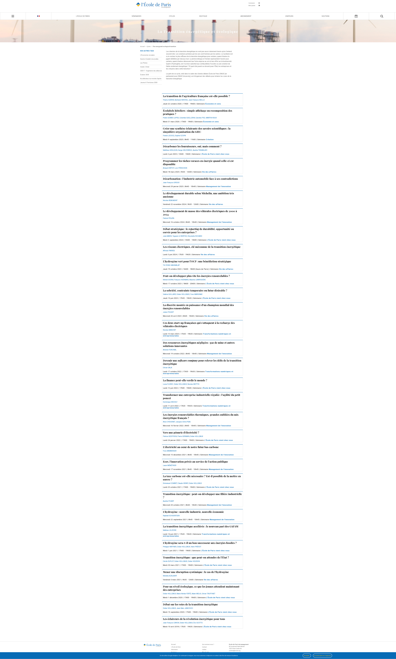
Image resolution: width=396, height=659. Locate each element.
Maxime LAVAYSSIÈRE (197, 280)
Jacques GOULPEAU (183, 422)
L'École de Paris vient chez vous (215, 154)
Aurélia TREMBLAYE (200, 150)
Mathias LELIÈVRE (169, 530)
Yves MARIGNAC (196, 294)
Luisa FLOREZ (168, 384)
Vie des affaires (209, 172)
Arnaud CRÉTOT (168, 168)
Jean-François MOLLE (197, 100)
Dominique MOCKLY (170, 402)
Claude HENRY (183, 483)
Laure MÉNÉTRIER (169, 465)
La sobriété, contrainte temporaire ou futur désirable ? (195, 290)
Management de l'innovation (218, 186)
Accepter (307, 655)
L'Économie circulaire (147, 55)
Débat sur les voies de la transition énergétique (190, 604)
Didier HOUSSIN (194, 561)
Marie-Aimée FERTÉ (184, 594)
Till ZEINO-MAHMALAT (171, 265)
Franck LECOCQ (168, 136)
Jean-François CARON (171, 623)
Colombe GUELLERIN (187, 118)
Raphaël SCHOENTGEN (171, 516)
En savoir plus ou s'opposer (322, 655)
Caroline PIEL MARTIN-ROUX (206, 118)
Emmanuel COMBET (170, 483)
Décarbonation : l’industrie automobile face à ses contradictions (200, 178)
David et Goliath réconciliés (149, 59)
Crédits (204, 649)
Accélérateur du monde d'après (150, 79)
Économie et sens (213, 104)
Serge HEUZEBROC (185, 150)
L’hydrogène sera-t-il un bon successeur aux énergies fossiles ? (200, 542)
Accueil (173, 644)
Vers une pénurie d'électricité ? (181, 432)
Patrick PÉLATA (168, 218)
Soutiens (325, 16)
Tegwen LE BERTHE (180, 236)
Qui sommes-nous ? (208, 644)
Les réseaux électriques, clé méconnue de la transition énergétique (201, 246)
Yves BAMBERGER (169, 451)
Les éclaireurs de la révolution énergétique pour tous (194, 619)
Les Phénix (143, 63)
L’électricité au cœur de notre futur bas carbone (191, 447)
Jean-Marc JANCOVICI (185, 608)
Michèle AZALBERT (170, 576)
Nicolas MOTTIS (193, 384)
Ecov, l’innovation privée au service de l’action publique (195, 461)
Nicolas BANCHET (169, 330)
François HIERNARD (181, 280)
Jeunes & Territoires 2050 (148, 82)
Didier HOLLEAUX (183, 294)
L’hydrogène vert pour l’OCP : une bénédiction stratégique (197, 261)
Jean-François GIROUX (171, 183)
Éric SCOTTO (198, 623)
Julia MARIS (167, 236)
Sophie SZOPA (180, 136)
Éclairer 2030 (144, 75)
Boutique (203, 16)
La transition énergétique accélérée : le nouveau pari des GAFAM (200, 526)
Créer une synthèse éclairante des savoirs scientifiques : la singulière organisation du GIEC (196, 130)
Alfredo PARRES (169, 251)
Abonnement (245, 16)
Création (210, 140)
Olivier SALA (167, 368)
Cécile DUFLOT (168, 561)
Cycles (172, 16)
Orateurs (289, 16)
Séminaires (136, 16)
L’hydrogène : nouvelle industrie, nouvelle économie (193, 511)
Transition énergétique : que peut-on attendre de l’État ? (196, 557)
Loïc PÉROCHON (181, 168)
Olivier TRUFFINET (208, 594)
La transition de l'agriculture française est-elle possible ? (196, 96)
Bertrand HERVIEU (181, 100)
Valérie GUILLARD (169, 294)
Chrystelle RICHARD (194, 236)
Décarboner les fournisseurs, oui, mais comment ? (192, 146)
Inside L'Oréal (144, 67)
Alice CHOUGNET (169, 422)
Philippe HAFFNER (169, 547)
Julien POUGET (168, 312)
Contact (204, 647)
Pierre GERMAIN (183, 436)
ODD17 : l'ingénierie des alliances (151, 71)
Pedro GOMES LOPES (171, 118)
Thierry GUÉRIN (168, 100)
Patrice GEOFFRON (170, 436)
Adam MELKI (196, 594)
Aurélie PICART (168, 501)
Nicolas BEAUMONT (170, 200)
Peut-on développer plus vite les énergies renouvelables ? (196, 276)
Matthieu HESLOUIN (170, 150)
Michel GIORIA (168, 280)
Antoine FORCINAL (170, 350)
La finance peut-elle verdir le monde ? (185, 380)
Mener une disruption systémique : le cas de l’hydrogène (196, 572)
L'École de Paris (83, 16)
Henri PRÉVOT (196, 547)
